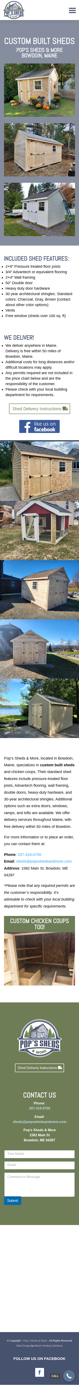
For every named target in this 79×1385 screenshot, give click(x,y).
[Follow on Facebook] (39, 1372)
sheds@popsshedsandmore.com (44, 861)
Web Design (23, 1345)
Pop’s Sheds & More (35, 1340)
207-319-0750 (29, 855)
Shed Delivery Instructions (36, 408)
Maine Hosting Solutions (49, 1345)
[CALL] (69, 1376)
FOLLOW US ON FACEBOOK (39, 1359)
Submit (12, 1201)
